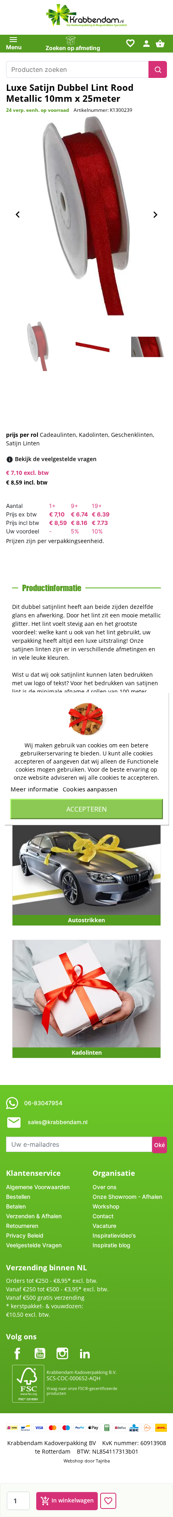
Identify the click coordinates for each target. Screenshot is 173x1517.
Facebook (17, 1346)
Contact (103, 1216)
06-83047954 (43, 1102)
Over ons (105, 1186)
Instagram (62, 1346)
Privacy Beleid (24, 1235)
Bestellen (18, 1196)
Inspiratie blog (111, 1245)
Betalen (16, 1206)
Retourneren (22, 1225)
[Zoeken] (157, 69)
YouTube (40, 1346)
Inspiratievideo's (114, 1235)
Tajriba (103, 1461)
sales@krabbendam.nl (57, 1121)
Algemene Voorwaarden (38, 1186)
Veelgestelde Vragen (34, 1245)
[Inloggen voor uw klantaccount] (146, 43)
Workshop (106, 1206)
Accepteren (86, 808)
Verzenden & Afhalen (34, 1216)
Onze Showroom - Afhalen (127, 1196)
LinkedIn (85, 1346)
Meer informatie (34, 789)
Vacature (104, 1225)
